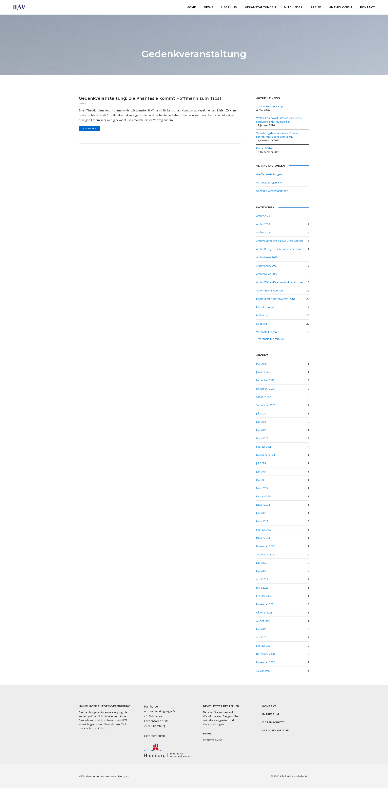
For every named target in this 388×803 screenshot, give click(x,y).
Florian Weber (264, 148)
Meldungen (263, 315)
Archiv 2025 (263, 232)
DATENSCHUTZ (273, 722)
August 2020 (263, 670)
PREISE (316, 7)
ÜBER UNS (229, 7)
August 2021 (263, 621)
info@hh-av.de (212, 740)
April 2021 (262, 637)
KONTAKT (367, 7)
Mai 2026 (261, 363)
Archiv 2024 (263, 224)
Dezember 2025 (265, 380)
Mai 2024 (261, 480)
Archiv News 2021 (266, 265)
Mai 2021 (261, 629)
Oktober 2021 (264, 612)
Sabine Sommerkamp (269, 106)
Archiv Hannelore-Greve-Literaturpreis (279, 241)
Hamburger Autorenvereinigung (275, 299)
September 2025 (265, 405)
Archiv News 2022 (266, 274)
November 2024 (265, 455)
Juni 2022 (261, 563)
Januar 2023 (263, 538)
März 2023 (262, 521)
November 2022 (265, 546)
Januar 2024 (263, 504)
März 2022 (262, 587)
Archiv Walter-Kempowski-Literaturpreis (280, 282)
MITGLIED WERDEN (275, 730)
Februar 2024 (264, 496)
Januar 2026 (263, 372)
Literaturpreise (265, 307)
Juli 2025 (261, 413)
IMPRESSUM (270, 714)
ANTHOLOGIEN (340, 7)
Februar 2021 (264, 645)
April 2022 (262, 579)
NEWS (208, 7)
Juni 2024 (261, 471)
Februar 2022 (264, 596)
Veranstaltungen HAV (269, 182)
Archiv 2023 (263, 216)
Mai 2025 (261, 430)
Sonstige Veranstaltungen (272, 191)
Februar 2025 (264, 446)
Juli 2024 (261, 463)
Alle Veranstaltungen (269, 174)
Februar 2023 (264, 529)
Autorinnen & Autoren (269, 290)
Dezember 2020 (265, 654)
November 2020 (265, 662)
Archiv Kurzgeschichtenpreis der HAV (279, 249)
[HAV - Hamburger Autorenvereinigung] (19, 7)
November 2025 (265, 388)
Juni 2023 (261, 513)
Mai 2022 (261, 571)
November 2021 (265, 604)
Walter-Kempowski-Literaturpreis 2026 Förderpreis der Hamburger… (280, 119)
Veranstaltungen (266, 332)
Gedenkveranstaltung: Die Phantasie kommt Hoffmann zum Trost (150, 98)
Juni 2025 (261, 422)
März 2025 (262, 438)
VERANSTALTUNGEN (260, 7)
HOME (191, 7)
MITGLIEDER (293, 7)
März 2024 (262, 488)
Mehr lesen (89, 128)
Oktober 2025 (264, 397)
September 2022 (265, 554)
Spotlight (261, 323)
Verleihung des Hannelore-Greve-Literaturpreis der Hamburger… (277, 135)
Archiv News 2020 (266, 257)
